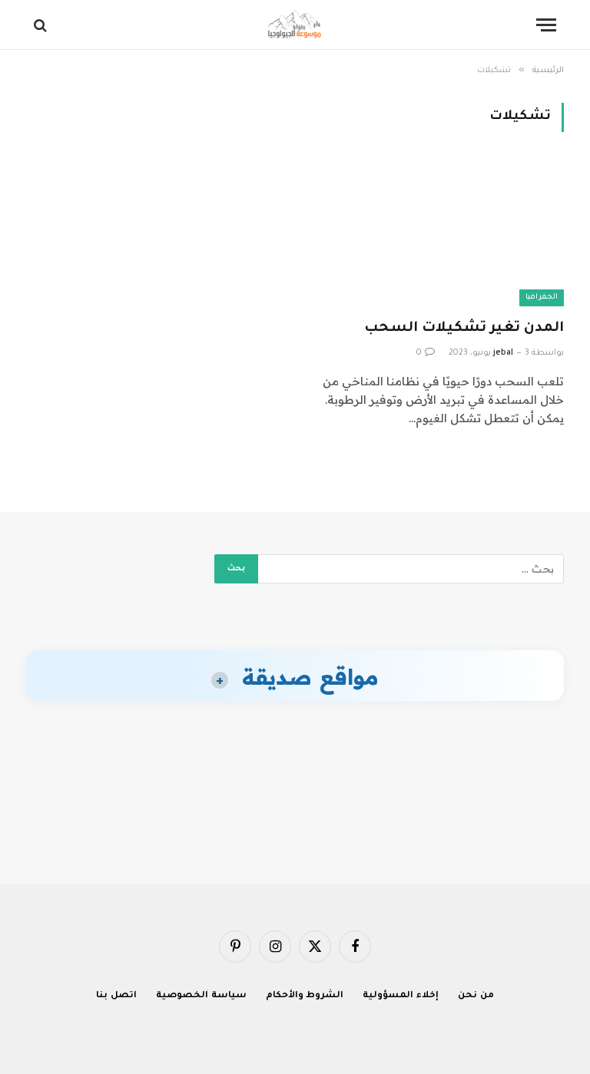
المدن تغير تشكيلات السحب (464, 328)
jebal (503, 353)
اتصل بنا (116, 996)
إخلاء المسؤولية (401, 996)
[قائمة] (546, 25)
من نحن (476, 996)
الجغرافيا (541, 297)
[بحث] (42, 25)
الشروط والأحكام (305, 996)
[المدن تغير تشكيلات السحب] (436, 234)
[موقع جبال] (295, 25)
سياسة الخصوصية (201, 996)
